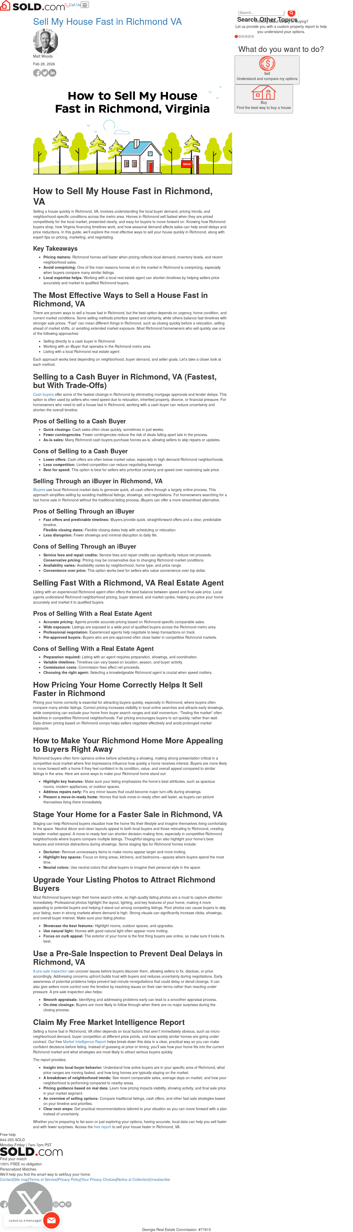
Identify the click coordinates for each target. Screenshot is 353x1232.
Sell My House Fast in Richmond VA (107, 20)
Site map (21, 1179)
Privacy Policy (69, 1179)
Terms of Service (43, 1179)
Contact (6, 1179)
